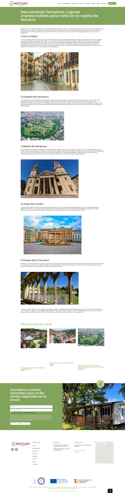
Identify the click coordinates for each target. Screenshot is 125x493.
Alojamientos (67, 3)
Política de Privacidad (29, 413)
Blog (98, 3)
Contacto (104, 3)
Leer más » (23, 370)
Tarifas (93, 3)
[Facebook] (12, 449)
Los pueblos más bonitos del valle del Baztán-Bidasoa (33, 368)
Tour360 (87, 3)
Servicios (74, 3)
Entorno (81, 3)
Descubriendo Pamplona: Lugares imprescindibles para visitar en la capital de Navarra (91, 367)
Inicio (59, 3)
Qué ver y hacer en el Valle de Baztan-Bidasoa (61, 363)
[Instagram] (16, 449)
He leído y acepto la (31, 416)
